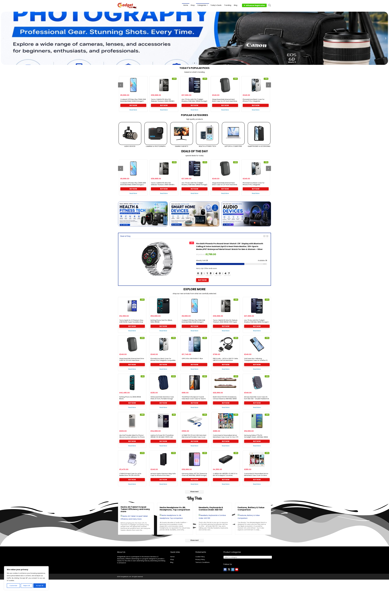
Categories (201, 5)
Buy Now (133, 105)
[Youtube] (236, 569)
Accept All (39, 586)
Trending (227, 5)
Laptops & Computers (233, 146)
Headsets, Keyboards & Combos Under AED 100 (211, 508)
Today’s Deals (215, 5)
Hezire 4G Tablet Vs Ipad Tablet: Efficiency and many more (135, 509)
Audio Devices (129, 146)
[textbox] (248, 557)
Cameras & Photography (156, 146)
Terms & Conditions (202, 562)
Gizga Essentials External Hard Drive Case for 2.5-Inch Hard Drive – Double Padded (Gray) (163, 101)
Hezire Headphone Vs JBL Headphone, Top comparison (175, 508)
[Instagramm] (232, 569)
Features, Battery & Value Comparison (251, 508)
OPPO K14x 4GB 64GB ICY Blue (223, 99)
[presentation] (120, 84)
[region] (26, 578)
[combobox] (247, 557)
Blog (235, 5)
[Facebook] (225, 569)
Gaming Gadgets (181, 146)
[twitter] (229, 569)
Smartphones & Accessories (259, 146)
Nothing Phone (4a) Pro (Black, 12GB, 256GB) (161, 321)
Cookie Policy (200, 557)
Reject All (26, 586)
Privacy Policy (200, 559)
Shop (193, 5)
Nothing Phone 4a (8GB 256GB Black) (130, 398)
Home (185, 5)
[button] (3, 38)
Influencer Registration (255, 5)
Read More (133, 110)
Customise (13, 586)
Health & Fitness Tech (207, 146)
